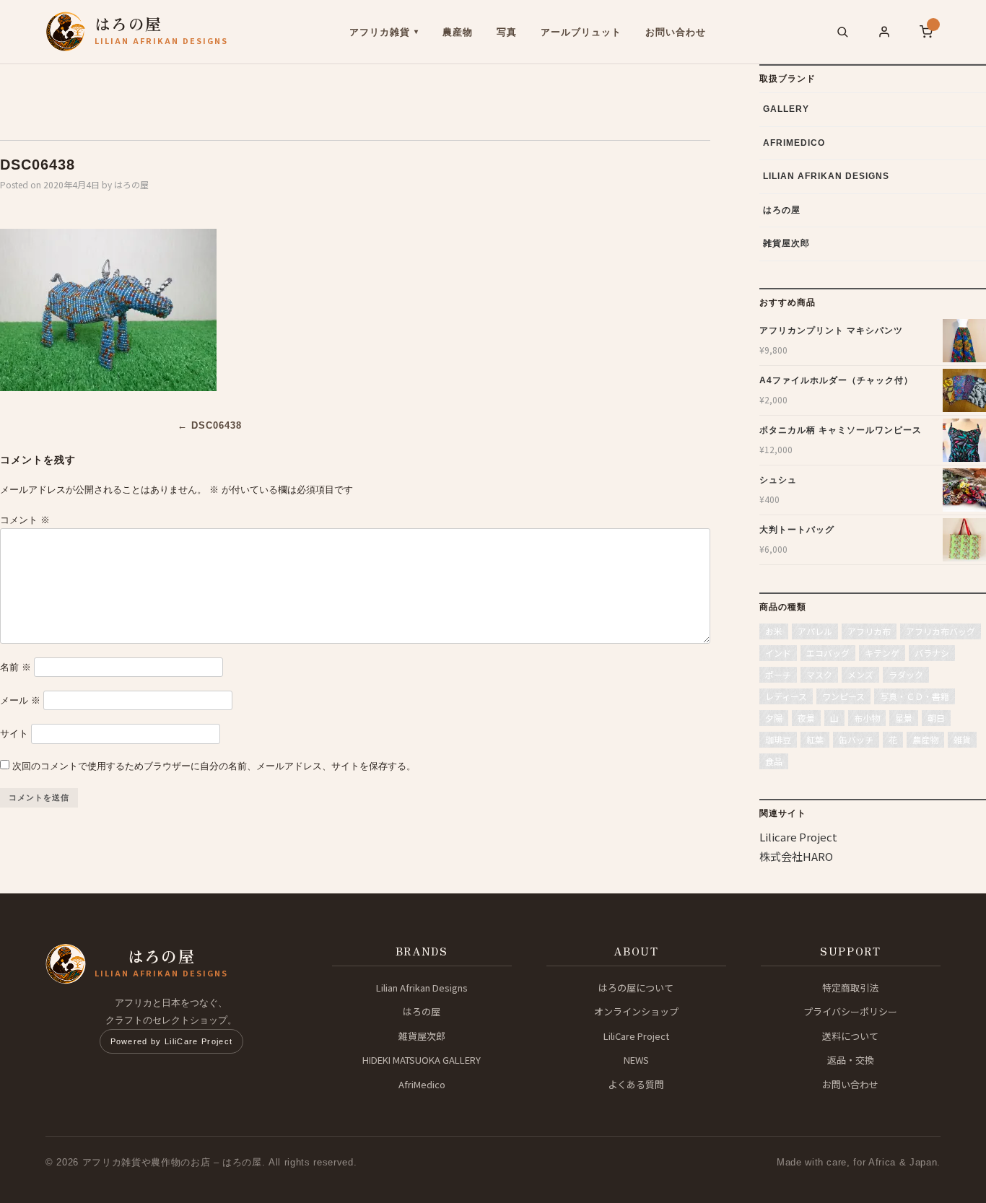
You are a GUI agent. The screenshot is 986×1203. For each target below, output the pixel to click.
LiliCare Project (636, 1036)
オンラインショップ (636, 1011)
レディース (786, 696)
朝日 (936, 718)
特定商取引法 (850, 987)
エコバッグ (828, 653)
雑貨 (962, 739)
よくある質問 (636, 1084)
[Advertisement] (234, 96)
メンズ (860, 674)
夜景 (806, 718)
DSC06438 (210, 425)
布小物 (867, 718)
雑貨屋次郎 (786, 243)
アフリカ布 (869, 631)
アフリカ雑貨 (379, 32)
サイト (14, 733)
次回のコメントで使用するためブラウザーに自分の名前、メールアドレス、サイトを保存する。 (214, 766)
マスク (819, 674)
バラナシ (932, 653)
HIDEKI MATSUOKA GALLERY (421, 1060)
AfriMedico (794, 143)
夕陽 (773, 718)
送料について (850, 1036)
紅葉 (815, 739)
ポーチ (778, 674)
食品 (773, 761)
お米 (773, 631)
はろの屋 (131, 184)
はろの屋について (635, 987)
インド (778, 653)
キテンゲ (882, 653)
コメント (25, 520)
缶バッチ (856, 739)
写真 (507, 32)
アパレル (815, 631)
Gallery (786, 109)
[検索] (842, 31)
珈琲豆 (778, 739)
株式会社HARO (796, 856)
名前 (15, 667)
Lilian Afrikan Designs (826, 176)
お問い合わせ (675, 32)
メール (20, 700)
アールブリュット (581, 32)
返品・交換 (850, 1060)
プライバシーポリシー (850, 1011)
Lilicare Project (798, 836)
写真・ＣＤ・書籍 (914, 696)
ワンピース (843, 696)
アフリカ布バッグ (940, 631)
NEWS (636, 1060)
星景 (903, 718)
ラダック (906, 674)
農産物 (457, 32)
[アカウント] (884, 31)
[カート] (926, 31)
